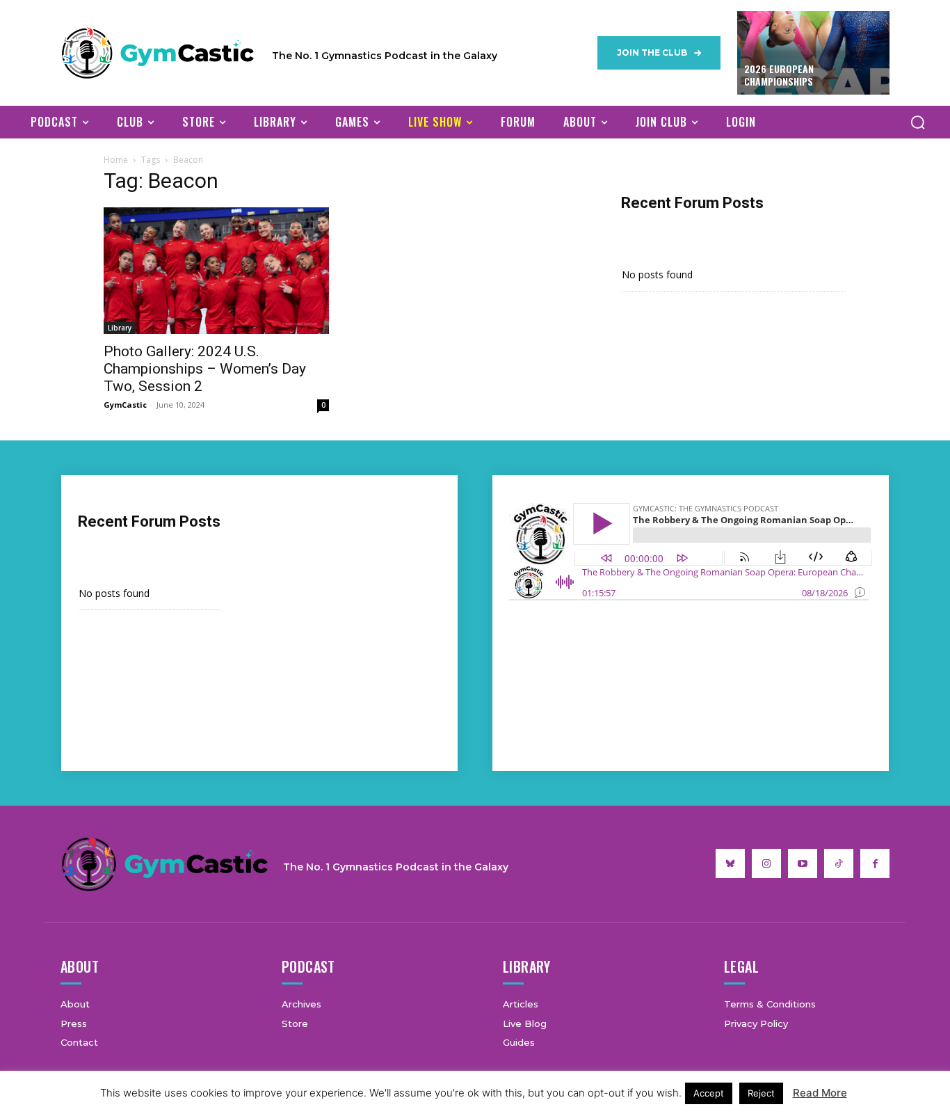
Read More (820, 1092)
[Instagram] (766, 863)
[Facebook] (874, 863)
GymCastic (125, 404)
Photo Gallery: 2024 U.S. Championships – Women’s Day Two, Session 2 (205, 368)
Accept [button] (708, 1093)
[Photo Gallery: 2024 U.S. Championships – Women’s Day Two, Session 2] (216, 271)
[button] (917, 122)
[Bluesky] (730, 863)
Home (116, 160)
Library (119, 328)
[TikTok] (838, 863)
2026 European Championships (779, 74)
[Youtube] (802, 863)
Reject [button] (761, 1093)
